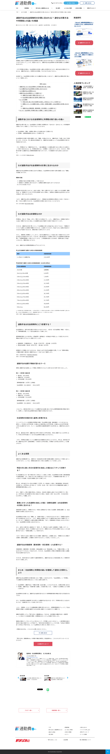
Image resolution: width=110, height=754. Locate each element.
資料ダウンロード (91, 8)
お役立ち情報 (79, 8)
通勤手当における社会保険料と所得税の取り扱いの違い (35, 87)
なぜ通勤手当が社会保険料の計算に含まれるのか (33, 89)
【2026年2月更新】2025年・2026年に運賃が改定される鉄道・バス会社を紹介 (88, 86)
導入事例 (58, 8)
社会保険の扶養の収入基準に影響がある (34, 97)
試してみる (72, 3)
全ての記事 (24, 12)
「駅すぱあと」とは (52, 739)
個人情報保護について (85, 739)
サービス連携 (83, 734)
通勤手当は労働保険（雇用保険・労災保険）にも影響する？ (39, 108)
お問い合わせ (88, 3)
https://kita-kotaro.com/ (32, 657)
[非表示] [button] (44, 84)
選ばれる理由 (52, 732)
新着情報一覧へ (56, 710)
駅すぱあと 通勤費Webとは (42, 8)
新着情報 (27, 8)
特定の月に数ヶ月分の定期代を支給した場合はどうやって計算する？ (42, 102)
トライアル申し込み (85, 729)
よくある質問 (23, 100)
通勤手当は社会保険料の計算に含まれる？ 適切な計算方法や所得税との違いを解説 (88, 98)
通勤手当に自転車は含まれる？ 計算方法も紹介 (88, 110)
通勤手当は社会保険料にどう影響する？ (31, 93)
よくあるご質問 (68, 8)
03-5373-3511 (57, 3)
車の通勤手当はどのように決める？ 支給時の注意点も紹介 (88, 104)
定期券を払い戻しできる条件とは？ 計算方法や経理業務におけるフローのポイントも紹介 (88, 92)
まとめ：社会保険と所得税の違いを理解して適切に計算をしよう (38, 110)
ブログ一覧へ (28, 710)
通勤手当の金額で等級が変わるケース (33, 95)
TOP (17, 8)
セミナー (67, 734)
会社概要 (66, 739)
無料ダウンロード (85, 43)
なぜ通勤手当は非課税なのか (28, 91)
